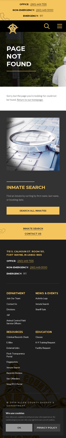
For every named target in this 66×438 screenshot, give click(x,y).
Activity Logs (42, 298)
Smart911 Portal (14, 384)
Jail (8, 315)
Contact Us (33, 233)
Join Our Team (13, 298)
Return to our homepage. (30, 99)
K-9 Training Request (45, 342)
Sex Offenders (13, 378)
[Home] (13, 29)
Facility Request (43, 348)
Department (16, 293)
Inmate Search (33, 228)
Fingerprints (12, 362)
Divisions (11, 309)
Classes (39, 337)
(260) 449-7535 (38, 4)
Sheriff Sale (41, 309)
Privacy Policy (47, 427)
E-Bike (9, 342)
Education (44, 332)
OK (19, 427)
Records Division (14, 373)
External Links (13, 348)
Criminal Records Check (18, 337)
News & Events (47, 293)
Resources (15, 332)
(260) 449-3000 (44, 10)
